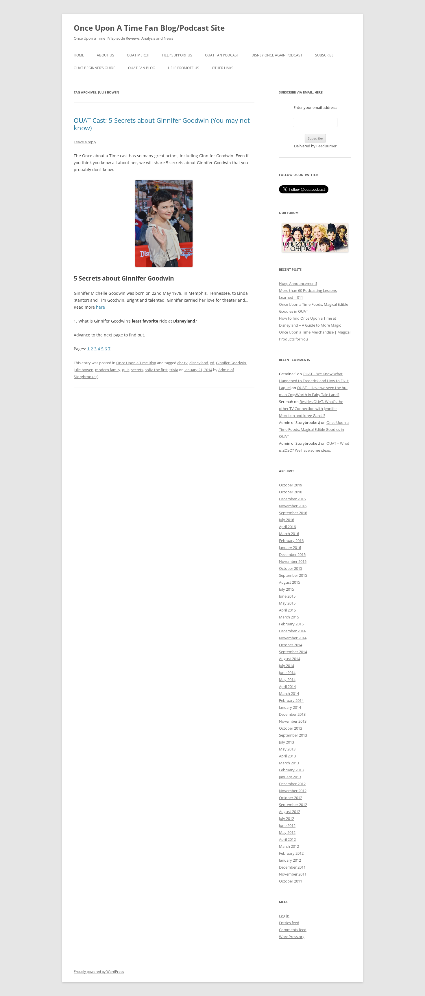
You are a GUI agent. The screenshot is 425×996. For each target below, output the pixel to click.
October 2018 (290, 492)
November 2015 (292, 561)
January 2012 (290, 860)
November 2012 (292, 790)
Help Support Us (177, 55)
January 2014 (290, 707)
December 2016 (292, 498)
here (100, 307)
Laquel (285, 387)
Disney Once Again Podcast (277, 55)
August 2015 (289, 582)
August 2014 (289, 658)
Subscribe (324, 55)
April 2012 (287, 839)
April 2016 (287, 526)
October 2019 (290, 485)
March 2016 (289, 533)
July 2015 (286, 589)
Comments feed (292, 929)
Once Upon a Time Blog (136, 362)
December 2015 (292, 554)
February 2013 (291, 769)
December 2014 (292, 631)
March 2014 (289, 693)
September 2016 (293, 512)
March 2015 (289, 617)
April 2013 (287, 756)
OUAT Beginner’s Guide (94, 67)
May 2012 (287, 832)
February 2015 (291, 624)
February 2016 (291, 540)
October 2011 (290, 881)
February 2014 (291, 700)
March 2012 (289, 846)
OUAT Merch (138, 55)
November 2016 (292, 505)
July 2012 (286, 818)
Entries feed (289, 922)
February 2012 (291, 853)
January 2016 (290, 547)
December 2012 (292, 783)
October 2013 (290, 728)
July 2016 (286, 519)
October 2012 (290, 797)
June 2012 (287, 825)
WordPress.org (291, 936)
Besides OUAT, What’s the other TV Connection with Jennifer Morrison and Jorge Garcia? (311, 408)
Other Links (222, 67)
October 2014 (290, 644)
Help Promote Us (183, 67)
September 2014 (293, 651)
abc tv (182, 362)
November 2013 (292, 721)
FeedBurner (326, 146)
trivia (173, 369)
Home (79, 55)
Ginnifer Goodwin (231, 362)
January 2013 (290, 776)
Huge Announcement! (298, 283)
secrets (137, 369)
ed (212, 362)
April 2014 (287, 686)
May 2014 (287, 679)
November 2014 (292, 637)
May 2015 (287, 603)
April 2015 (287, 610)
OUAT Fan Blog (141, 67)
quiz (125, 369)
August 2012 (289, 811)
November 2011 (292, 874)
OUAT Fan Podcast (222, 55)
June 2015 (287, 596)
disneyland (198, 362)
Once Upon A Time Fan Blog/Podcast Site (149, 28)
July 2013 (286, 742)
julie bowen (83, 369)
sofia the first (156, 369)
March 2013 (289, 763)
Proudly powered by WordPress (99, 971)
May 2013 (287, 749)
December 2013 (292, 714)
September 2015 (293, 575)
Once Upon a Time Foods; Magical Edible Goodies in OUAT (314, 429)
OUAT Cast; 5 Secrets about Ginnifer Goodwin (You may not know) (162, 124)
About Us (105, 55)
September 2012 (293, 804)
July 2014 (286, 665)
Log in (284, 915)
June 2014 (287, 672)
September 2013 (293, 735)
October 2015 (290, 568)
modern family (107, 369)
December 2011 (292, 867)
